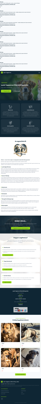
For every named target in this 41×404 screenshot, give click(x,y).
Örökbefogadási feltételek (5, 392)
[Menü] (39, 72)
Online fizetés (3, 393)
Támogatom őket (6, 91)
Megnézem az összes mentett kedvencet (21, 228)
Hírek (22, 392)
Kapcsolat (22, 393)
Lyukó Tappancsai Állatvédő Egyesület (11, 381)
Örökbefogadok (17, 91)
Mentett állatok (23, 390)
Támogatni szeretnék (7, 269)
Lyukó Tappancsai (7, 72)
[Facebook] (2, 399)
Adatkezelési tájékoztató (5, 390)
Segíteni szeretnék (7, 282)
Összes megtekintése (21, 374)
